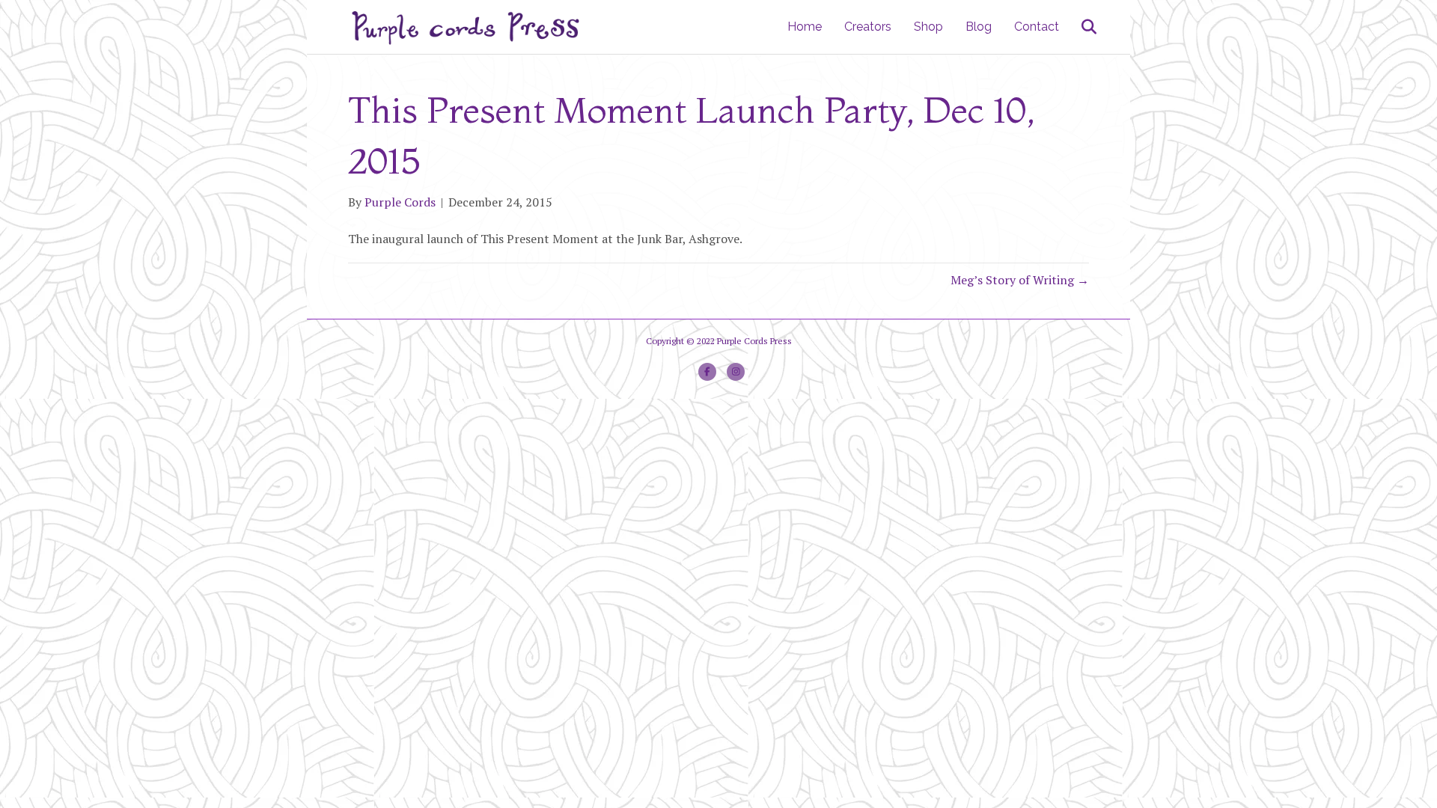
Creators (867, 26)
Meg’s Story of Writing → (1020, 280)
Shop (928, 26)
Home (804, 26)
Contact (1036, 26)
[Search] (1079, 27)
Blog (978, 26)
